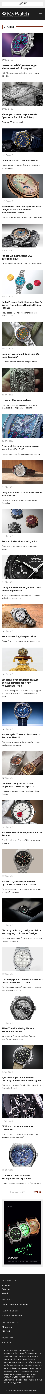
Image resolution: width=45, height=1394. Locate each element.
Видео (5, 1293)
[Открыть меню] (40, 14)
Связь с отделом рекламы (15, 1304)
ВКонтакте (7, 1327)
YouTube (6, 1331)
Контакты (6, 1342)
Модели (6, 1285)
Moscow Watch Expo (12, 1315)
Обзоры (6, 1289)
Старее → (38, 1192)
